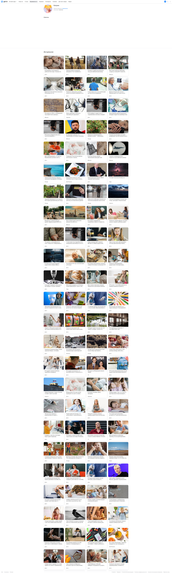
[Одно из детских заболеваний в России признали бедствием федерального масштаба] (118, 237)
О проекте (114, 572)
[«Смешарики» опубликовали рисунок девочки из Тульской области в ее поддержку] (118, 495)
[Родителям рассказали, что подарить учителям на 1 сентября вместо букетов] (75, 474)
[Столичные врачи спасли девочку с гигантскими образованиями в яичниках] (97, 302)
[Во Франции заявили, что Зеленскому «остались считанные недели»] (75, 130)
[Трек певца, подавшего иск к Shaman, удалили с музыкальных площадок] (118, 474)
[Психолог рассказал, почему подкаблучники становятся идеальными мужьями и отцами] (118, 559)
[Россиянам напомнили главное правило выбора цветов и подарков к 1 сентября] (118, 516)
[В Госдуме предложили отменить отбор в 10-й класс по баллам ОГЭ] (97, 259)
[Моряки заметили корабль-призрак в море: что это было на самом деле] (118, 452)
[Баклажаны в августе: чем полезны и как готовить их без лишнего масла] (75, 173)
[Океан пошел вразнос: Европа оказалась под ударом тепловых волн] (54, 173)
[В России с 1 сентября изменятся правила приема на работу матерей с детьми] (118, 280)
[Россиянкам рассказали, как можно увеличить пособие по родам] (54, 474)
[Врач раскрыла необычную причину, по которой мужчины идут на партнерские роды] (118, 431)
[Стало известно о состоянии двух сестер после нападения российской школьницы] (97, 87)
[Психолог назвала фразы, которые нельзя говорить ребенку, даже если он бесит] (118, 216)
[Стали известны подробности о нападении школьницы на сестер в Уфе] (75, 237)
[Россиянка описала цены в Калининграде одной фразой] (75, 345)
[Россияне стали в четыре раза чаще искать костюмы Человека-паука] (75, 431)
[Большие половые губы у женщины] (97, 388)
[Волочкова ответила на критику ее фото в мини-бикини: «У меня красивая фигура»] (97, 431)
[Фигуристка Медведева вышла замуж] (97, 366)
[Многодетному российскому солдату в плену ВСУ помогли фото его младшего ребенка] (118, 66)
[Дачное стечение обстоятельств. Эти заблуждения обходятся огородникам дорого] (75, 452)
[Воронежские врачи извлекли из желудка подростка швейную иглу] (118, 109)
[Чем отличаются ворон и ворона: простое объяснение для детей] (75, 516)
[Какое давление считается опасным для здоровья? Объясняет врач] (75, 109)
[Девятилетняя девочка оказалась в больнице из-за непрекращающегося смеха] (54, 87)
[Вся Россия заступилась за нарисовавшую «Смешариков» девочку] (118, 302)
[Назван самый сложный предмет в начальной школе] (97, 495)
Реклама (11, 572)
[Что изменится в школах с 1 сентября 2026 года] (118, 323)
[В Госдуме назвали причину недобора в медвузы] (54, 366)
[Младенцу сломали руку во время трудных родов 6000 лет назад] (54, 216)
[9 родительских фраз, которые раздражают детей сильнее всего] (118, 130)
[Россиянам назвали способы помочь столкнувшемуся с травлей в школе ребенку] (75, 538)
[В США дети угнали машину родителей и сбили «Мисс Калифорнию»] (54, 259)
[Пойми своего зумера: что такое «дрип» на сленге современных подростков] (54, 559)
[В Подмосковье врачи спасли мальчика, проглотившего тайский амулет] (97, 474)
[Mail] (2, 1)
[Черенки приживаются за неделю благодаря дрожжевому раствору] (54, 195)
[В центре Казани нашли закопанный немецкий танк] (97, 152)
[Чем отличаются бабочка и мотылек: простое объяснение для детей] (75, 559)
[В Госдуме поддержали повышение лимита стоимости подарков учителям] (97, 216)
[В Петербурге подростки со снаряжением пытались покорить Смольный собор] (97, 109)
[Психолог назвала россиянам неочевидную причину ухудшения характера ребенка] (97, 452)
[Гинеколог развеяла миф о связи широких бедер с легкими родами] (54, 345)
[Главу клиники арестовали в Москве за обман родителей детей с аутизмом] (97, 237)
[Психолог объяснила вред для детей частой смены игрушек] (75, 302)
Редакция (119, 572)
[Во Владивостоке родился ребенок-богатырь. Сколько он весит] (54, 66)
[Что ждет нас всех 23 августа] (118, 173)
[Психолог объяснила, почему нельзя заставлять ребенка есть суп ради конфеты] (75, 87)
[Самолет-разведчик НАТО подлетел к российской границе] (118, 152)
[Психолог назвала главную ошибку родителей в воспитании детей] (97, 409)
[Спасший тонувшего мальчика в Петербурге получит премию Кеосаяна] (54, 280)
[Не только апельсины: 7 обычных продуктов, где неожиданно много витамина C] (118, 538)
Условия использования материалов (155, 572)
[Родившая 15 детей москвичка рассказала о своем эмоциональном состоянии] (75, 152)
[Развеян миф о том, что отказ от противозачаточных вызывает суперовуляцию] (118, 388)
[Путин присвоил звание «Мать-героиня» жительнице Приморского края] (97, 173)
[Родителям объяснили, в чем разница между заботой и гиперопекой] (118, 345)
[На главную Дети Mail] (5, 1)
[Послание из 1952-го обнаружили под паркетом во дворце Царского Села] (54, 109)
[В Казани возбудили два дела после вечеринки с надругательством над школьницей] (54, 130)
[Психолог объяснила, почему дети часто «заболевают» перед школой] (54, 538)
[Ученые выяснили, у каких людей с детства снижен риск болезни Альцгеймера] (54, 516)
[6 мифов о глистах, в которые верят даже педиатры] (54, 431)
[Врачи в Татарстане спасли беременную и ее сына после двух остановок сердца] (118, 87)
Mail (2, 572)
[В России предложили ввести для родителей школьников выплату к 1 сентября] (118, 366)
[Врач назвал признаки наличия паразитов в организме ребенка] (97, 280)
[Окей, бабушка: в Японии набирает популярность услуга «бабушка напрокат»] (97, 559)
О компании (6, 572)
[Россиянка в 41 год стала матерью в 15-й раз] (75, 259)
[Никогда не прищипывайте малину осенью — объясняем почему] (97, 130)
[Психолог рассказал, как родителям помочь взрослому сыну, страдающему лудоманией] (75, 323)
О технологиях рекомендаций (127, 572)
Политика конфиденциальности (140, 572)
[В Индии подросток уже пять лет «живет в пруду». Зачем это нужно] (97, 323)
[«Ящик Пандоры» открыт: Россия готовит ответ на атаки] (54, 388)
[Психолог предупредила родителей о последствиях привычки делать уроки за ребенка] (118, 259)
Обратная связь (166, 572)
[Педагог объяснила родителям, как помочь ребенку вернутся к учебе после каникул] (54, 323)
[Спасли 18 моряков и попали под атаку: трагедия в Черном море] (118, 195)
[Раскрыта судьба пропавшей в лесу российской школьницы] (97, 66)
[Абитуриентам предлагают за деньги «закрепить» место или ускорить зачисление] (54, 302)
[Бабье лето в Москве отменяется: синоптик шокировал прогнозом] (97, 195)
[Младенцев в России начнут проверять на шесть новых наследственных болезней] (75, 388)
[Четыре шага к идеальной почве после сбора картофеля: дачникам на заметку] (97, 345)
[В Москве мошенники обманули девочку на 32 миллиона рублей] (75, 195)
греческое (65, 8)
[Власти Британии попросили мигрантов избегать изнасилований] (75, 216)
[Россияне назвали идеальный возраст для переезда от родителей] (54, 495)
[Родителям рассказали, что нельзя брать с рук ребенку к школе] (75, 409)
